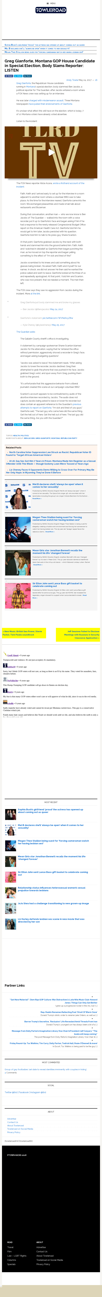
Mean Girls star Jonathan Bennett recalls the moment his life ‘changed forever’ (57, 551)
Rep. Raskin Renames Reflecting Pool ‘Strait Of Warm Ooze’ (69, 1012)
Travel (10, 1247)
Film (9, 1251)
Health (16, 436)
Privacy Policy (13, 1132)
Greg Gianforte (23, 83)
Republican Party (69, 438)
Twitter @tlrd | (12, 1092)
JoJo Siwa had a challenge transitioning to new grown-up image (53, 903)
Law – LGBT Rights (16, 1256)
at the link (35, 293)
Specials (11, 1264)
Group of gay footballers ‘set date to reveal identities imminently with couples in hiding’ (46, 1069)
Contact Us (12, 1122)
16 (96, 80)
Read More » (37, 498)
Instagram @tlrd (38, 1092)
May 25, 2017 (58, 325)
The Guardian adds (25, 332)
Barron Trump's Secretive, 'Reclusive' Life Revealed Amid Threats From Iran (60, 1022)
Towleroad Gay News (51, 10)
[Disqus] (51, 684)
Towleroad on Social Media (20, 1129)
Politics (25, 436)
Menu (53, 3)
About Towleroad (15, 1125)
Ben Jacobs (29, 438)
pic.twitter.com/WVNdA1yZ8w (58, 318)
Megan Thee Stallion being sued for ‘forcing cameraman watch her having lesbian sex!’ (44, 52)
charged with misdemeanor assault (46, 100)
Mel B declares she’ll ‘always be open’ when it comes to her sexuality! (37, 48)
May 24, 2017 (56, 309)
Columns (11, 1260)
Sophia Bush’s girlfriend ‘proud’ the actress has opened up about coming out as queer (45, 45)
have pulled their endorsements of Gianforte (50, 104)
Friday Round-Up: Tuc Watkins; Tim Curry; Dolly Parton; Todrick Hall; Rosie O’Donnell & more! (53, 1043)
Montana (30, 86)
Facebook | (24, 1092)
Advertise (11, 1119)
